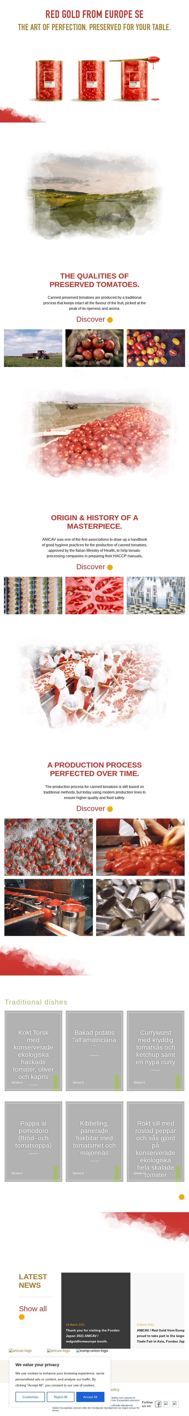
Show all (33, 1309)
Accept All (90, 1397)
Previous (11, 708)
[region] (60, 1382)
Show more (159, 1196)
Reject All (60, 1397)
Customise (30, 1397)
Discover (91, 567)
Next (177, 708)
